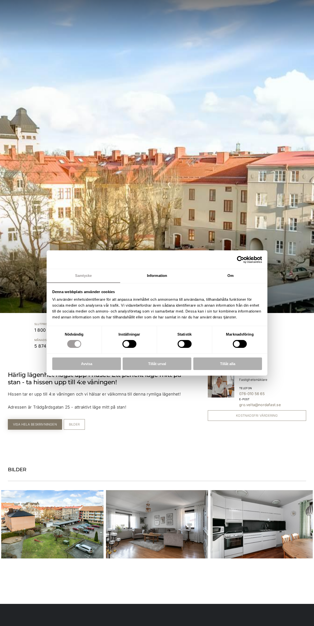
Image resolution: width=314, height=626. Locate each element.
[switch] (129, 344)
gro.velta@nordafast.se (260, 404)
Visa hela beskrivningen (35, 424)
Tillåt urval (157, 364)
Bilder (74, 424)
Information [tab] (157, 275)
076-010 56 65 (252, 393)
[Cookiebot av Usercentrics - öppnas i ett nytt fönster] (240, 259)
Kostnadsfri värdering (257, 415)
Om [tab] (230, 275)
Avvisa (86, 364)
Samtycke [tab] (83, 275)
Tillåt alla (227, 364)
